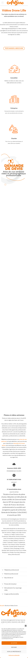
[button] (25, 626)
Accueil (2, 605)
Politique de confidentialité (14, 655)
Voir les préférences (14, 651)
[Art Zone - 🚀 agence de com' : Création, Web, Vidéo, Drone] (15, 2)
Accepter (14, 643)
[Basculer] (2, 570)
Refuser (14, 647)
